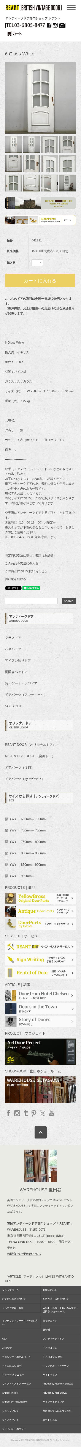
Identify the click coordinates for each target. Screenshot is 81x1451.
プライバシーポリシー (14, 1429)
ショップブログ (10, 1410)
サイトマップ (50, 1374)
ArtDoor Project (10, 1392)
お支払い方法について (14, 1299)
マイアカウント (10, 1419)
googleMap (55, 1235)
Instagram (17, 1113)
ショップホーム (10, 1290)
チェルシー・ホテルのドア (16, 1356)
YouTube (51, 1113)
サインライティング (53, 1401)
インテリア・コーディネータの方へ (20, 1322)
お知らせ (7, 1347)
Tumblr (25, 1113)
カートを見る (50, 1419)
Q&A (4, 1338)
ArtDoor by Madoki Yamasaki (58, 1383)
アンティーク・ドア (53, 1338)
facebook (9, 1113)
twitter (42, 1113)
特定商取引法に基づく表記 (57, 1410)
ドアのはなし (50, 1347)
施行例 (46, 1329)
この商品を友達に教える (21, 563)
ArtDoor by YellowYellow (14, 1401)
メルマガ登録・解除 (13, 1308)
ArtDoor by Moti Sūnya (55, 1392)
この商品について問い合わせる (26, 571)
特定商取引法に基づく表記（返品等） (30, 555)
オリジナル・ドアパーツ (56, 1365)
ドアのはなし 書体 (12, 1365)
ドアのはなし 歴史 (52, 1356)
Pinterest (34, 1113)
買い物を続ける (15, 579)
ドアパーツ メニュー (13, 1374)
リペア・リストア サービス (16, 1383)
